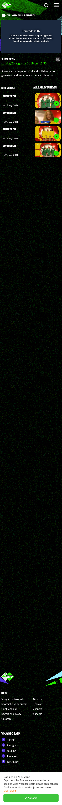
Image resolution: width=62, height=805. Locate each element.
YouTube (11, 750)
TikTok (10, 739)
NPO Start (12, 761)
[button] (49, 24)
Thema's (37, 703)
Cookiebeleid (9, 708)
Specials (37, 713)
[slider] (30, 48)
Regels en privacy (11, 713)
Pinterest (11, 756)
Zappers (37, 708)
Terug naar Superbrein (21, 15)
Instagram (12, 745)
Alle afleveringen (45, 87)
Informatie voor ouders (14, 703)
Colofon (6, 718)
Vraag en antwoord (12, 698)
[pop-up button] (42, 24)
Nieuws (37, 698)
